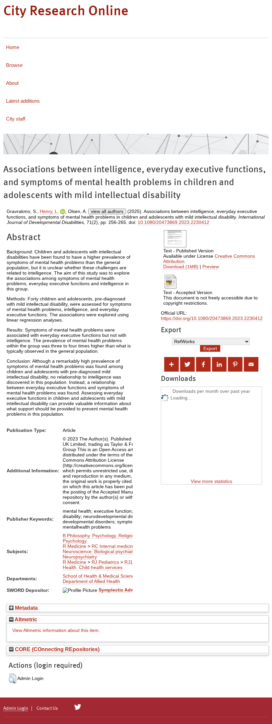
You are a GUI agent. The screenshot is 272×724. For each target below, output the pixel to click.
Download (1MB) (180, 266)
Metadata (26, 608)
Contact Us (47, 708)
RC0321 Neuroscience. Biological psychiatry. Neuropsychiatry (110, 551)
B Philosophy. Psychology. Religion (99, 535)
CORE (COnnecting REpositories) (57, 649)
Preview (210, 266)
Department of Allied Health (91, 581)
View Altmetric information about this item (55, 630)
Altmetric (25, 619)
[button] (12, 679)
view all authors (107, 211)
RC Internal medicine (114, 546)
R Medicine (74, 546)
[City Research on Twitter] (78, 707)
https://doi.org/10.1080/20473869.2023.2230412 (212, 318)
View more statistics (211, 481)
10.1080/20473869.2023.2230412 (173, 222)
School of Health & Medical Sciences (101, 576)
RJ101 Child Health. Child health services (106, 564)
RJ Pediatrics (105, 562)
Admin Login (15, 708)
